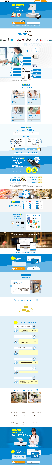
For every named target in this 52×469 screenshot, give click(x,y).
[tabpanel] (26, 287)
